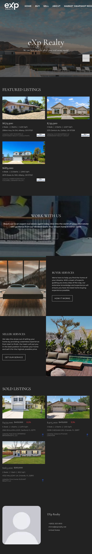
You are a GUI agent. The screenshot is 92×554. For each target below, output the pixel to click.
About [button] (56, 6)
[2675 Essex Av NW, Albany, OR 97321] (23, 152)
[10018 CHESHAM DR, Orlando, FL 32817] (68, 407)
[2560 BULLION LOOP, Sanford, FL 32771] (23, 407)
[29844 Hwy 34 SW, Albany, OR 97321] (23, 108)
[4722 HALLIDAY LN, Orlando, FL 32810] (23, 452)
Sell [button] (46, 6)
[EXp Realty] (21, 525)
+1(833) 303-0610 (55, 523)
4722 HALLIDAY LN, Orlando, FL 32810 (18, 476)
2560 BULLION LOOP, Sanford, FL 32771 (18, 430)
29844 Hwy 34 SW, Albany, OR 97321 (17, 130)
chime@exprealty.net (57, 527)
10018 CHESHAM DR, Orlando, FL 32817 (63, 430)
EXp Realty (53, 514)
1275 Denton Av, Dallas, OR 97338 (61, 130)
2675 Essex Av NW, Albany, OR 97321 (17, 175)
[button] (12, 6)
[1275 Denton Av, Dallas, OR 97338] (68, 108)
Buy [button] (37, 6)
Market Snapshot (75, 6)
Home (28, 6)
